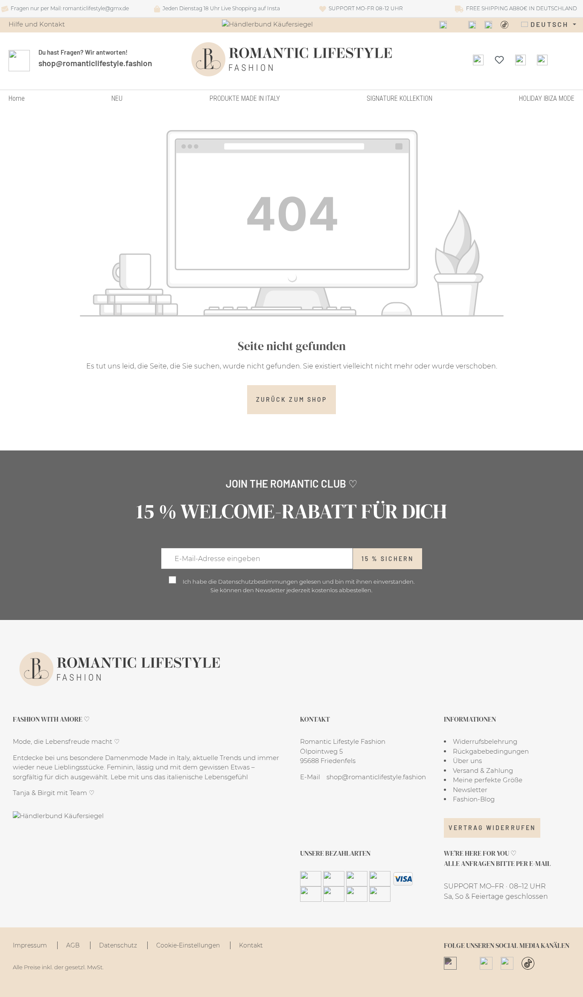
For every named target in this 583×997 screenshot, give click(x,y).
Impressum (31, 945)
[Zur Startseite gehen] (291, 59)
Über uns (467, 761)
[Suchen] (478, 59)
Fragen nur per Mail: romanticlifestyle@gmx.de (68, 8)
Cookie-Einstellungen (189, 945)
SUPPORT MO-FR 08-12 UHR (364, 8)
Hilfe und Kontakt (37, 24)
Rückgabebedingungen (491, 751)
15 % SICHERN (387, 558)
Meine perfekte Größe (487, 780)
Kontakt (251, 945)
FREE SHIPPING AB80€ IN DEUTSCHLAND (520, 8)
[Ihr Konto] (520, 59)
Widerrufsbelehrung (485, 741)
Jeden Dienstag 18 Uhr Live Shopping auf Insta (220, 8)
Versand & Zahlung (483, 770)
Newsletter (470, 790)
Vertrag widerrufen (492, 827)
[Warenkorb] (542, 59)
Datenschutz (119, 945)
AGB (74, 945)
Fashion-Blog (474, 799)
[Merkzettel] (499, 59)
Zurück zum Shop (291, 399)
